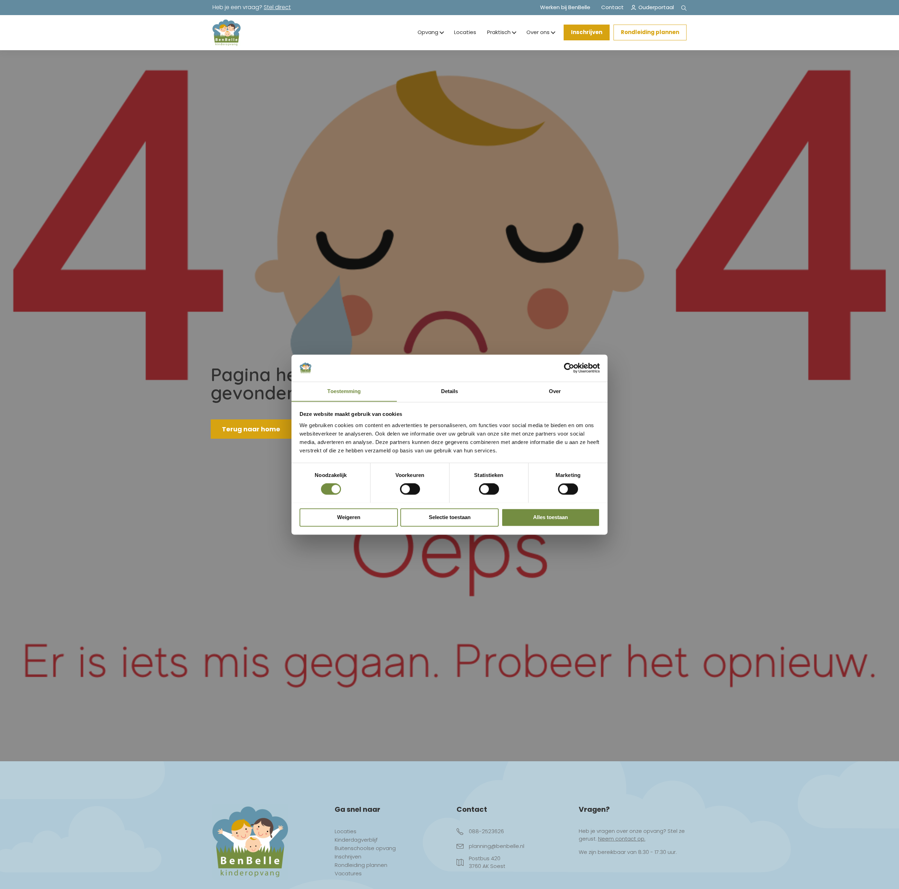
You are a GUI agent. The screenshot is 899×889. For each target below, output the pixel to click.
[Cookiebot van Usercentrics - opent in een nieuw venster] (569, 368)
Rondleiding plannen (650, 32)
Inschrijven (586, 32)
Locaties (465, 32)
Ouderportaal (656, 7)
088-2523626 (486, 831)
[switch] (410, 489)
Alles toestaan (550, 517)
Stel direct (277, 7)
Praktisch (499, 32)
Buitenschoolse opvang (365, 848)
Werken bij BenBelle (565, 7)
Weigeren (348, 517)
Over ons (538, 32)
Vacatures (348, 874)
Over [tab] (555, 391)
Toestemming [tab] (344, 391)
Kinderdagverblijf (356, 840)
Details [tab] (449, 391)
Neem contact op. (621, 838)
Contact (612, 7)
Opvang (428, 32)
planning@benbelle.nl (496, 846)
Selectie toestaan (450, 517)
